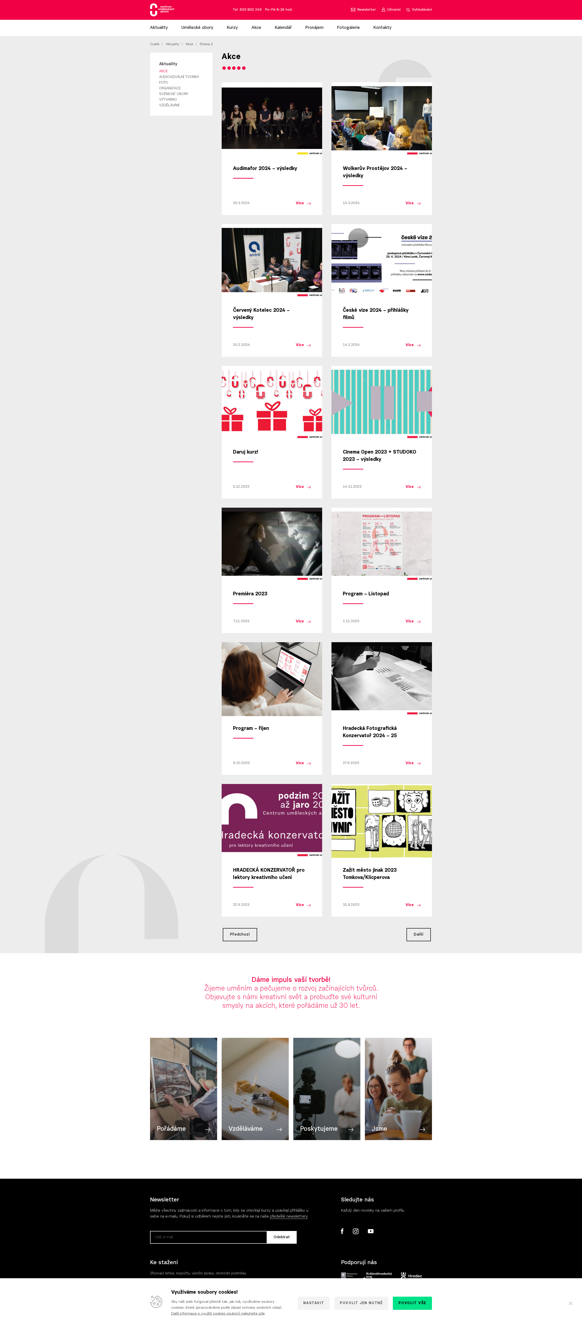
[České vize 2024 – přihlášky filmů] (381, 261)
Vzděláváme (245, 1129)
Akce (256, 28)
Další (419, 934)
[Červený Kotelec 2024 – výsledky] (272, 261)
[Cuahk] (162, 9)
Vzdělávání (169, 105)
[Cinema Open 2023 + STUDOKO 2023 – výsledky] (381, 403)
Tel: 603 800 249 (247, 10)
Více (300, 203)
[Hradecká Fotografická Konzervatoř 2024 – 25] (381, 679)
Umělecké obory (197, 28)
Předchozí (240, 934)
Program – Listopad (366, 594)
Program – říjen (251, 728)
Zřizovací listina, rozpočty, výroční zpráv (181, 1273)
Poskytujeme (319, 1129)
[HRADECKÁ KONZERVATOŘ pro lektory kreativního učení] (272, 821)
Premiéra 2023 (250, 594)
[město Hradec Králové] (411, 1277)
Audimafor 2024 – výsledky (265, 168)
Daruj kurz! (245, 452)
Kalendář (283, 28)
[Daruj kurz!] (272, 403)
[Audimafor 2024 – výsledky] (272, 119)
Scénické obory (173, 94)
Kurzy (232, 28)
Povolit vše (412, 1303)
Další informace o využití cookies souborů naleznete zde (218, 1314)
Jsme (379, 1129)
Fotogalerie (348, 28)
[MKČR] (349, 1277)
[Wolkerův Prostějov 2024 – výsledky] (381, 119)
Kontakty (382, 28)
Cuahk (154, 44)
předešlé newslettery (289, 1217)
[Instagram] (356, 1231)
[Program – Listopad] (381, 545)
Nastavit (313, 1303)
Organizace (170, 88)
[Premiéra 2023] (272, 545)
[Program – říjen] (272, 679)
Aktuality (159, 28)
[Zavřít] (570, 1303)
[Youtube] (370, 1231)
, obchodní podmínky (230, 1273)
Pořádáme (171, 1129)
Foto (163, 83)
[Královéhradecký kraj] (377, 1277)
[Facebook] (342, 1231)
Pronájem (314, 28)
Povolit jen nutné (361, 1303)
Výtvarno (168, 100)
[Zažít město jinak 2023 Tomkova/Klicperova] (381, 821)
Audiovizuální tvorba (179, 77)
